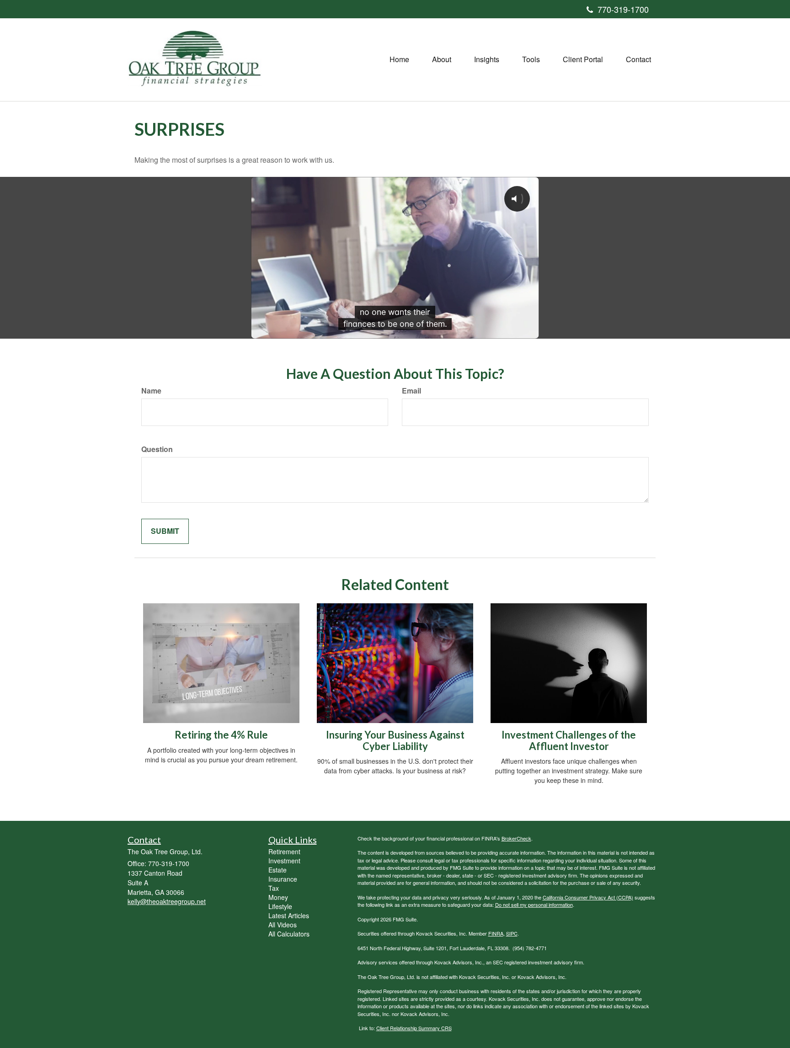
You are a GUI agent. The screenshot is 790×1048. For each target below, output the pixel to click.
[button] (442, 59)
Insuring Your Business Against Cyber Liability (395, 740)
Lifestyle (280, 906)
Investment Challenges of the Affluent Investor (569, 740)
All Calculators (289, 933)
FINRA (495, 933)
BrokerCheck (516, 838)
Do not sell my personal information (534, 904)
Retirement (284, 851)
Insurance (282, 878)
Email (411, 391)
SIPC (512, 933)
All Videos (282, 924)
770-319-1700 (623, 9)
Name (151, 391)
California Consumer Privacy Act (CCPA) (588, 897)
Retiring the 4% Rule (221, 735)
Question (157, 449)
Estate (277, 869)
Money (278, 897)
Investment (284, 860)
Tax (273, 888)
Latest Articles (288, 915)
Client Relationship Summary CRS (414, 1028)
